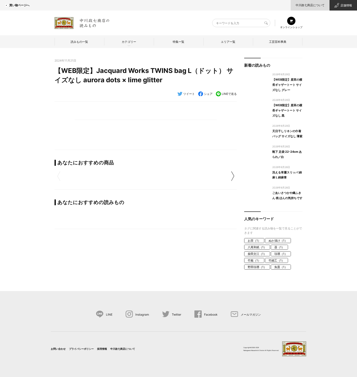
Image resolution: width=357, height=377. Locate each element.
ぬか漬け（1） (278, 240)
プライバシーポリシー (81, 348)
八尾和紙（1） (257, 247)
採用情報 (102, 348)
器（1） (279, 247)
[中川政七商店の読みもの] (82, 22)
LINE (109, 314)
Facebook (211, 314)
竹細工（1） (276, 260)
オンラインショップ (291, 27)
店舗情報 (346, 5)
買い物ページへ (19, 5)
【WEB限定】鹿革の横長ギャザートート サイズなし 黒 (287, 110)
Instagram (142, 314)
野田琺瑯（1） (257, 267)
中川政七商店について (310, 5)
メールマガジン (251, 314)
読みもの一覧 (79, 41)
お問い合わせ (58, 348)
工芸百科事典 (277, 41)
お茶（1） (254, 240)
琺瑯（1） (280, 253)
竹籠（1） (254, 260)
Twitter (176, 314)
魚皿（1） (280, 267)
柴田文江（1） (257, 253)
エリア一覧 (228, 41)
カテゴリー (129, 41)
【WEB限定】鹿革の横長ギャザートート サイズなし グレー (287, 85)
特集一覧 (178, 41)
